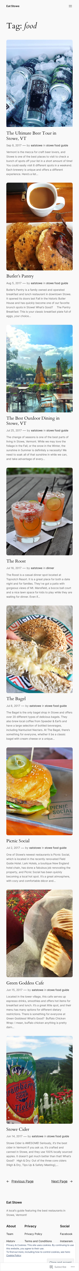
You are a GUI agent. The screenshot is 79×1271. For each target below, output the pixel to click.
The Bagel (16, 698)
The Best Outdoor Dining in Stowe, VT (33, 421)
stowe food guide (57, 145)
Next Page (62, 1181)
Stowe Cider (17, 1129)
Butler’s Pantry (20, 276)
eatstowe (36, 145)
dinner (50, 568)
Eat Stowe (12, 6)
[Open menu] (70, 6)
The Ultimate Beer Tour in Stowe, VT (31, 136)
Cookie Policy (13, 1255)
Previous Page (20, 1181)
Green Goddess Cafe (25, 983)
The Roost (16, 561)
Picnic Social (18, 841)
